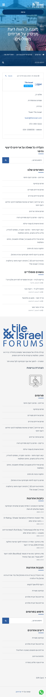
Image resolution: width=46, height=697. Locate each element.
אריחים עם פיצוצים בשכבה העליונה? (30, 650)
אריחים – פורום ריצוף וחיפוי (33, 177)
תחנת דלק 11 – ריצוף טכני (34, 289)
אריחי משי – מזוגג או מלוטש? (33, 298)
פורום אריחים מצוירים (36, 190)
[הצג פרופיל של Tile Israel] (38, 85)
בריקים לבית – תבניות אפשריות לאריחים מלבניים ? (25, 280)
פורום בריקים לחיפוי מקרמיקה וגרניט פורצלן (27, 254)
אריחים (20, 355)
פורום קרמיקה (38, 183)
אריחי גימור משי (38, 307)
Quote (10, 76)
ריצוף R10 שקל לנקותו (35, 584)
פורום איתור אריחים (36, 211)
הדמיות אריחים (38, 656)
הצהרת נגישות (35, 367)
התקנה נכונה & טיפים (35, 248)
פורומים (38, 54)
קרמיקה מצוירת (38, 591)
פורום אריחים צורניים (24, 54)
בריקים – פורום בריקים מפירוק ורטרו (30, 217)
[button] (3, 4)
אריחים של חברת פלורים (34, 597)
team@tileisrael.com (33, 118)
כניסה (23, 12)
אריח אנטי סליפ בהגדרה (34, 662)
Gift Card (40, 678)
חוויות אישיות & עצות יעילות (33, 223)
